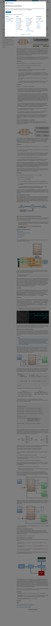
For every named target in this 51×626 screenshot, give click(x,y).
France (17, 25)
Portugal (27, 22)
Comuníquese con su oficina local (25, 34)
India (37, 19)
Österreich (27, 21)
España (17, 22)
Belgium (17, 18)
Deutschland (18, 21)
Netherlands (28, 18)
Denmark (17, 19)
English (28, 28)
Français (28, 29)
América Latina (8, 18)
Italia (16, 28)
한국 (37, 28)
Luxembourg (18, 29)
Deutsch (28, 26)
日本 (37, 26)
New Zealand (38, 21)
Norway (27, 19)
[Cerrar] (45, 3)
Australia (37, 18)
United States (8, 21)
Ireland (17, 26)
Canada (7, 19)
